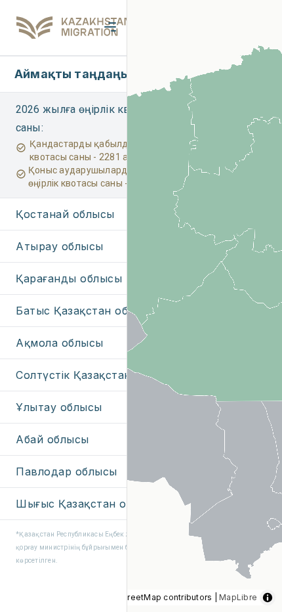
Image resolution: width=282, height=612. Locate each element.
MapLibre (238, 597)
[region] (141, 306)
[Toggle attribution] (267, 597)
